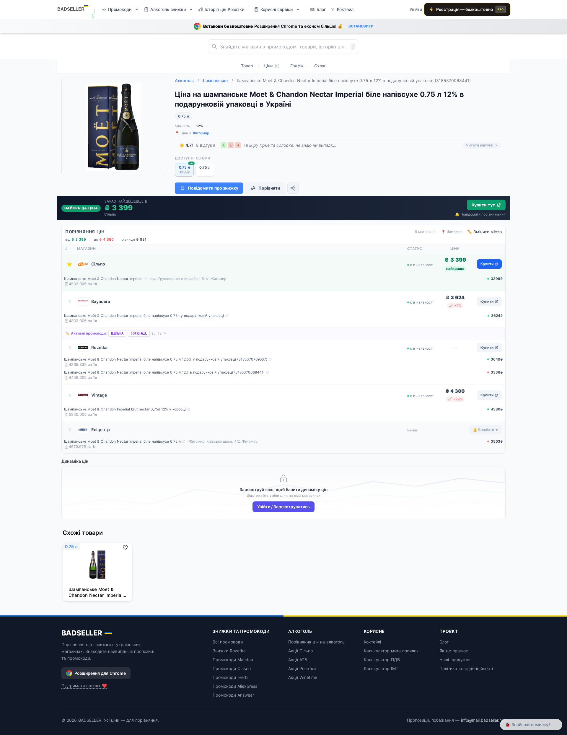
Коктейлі (372, 641)
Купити (486, 264)
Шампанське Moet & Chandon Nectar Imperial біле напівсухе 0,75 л (122, 441)
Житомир (201, 133)
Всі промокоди (228, 641)
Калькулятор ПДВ (382, 659)
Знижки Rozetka (229, 650)
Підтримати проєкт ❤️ (84, 685)
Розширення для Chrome (100, 673)
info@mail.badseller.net (483, 720)
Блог (444, 641)
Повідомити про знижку (213, 187)
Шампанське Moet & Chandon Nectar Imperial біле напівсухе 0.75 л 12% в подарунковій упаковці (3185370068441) (164, 372)
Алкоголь (187, 80)
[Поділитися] (293, 188)
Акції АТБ (297, 659)
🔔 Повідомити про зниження (480, 214)
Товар (247, 65)
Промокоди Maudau (233, 659)
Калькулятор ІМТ (381, 668)
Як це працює (453, 650)
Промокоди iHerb (230, 677)
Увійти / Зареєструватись (283, 506)
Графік (297, 65)
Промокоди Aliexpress (235, 686)
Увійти (416, 9)
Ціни (272, 65)
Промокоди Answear (233, 694)
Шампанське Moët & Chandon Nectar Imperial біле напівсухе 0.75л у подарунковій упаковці (144, 315)
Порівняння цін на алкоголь (316, 641)
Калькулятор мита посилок (391, 650)
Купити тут (483, 204)
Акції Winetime (302, 677)
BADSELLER (81, 633)
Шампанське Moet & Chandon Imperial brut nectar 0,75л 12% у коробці (125, 409)
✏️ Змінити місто (484, 231)
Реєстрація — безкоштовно (470, 9)
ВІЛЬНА (117, 333)
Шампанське (217, 80)
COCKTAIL (139, 333)
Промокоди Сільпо (232, 668)
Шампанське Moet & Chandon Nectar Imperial (103, 278)
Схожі (320, 65)
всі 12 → (158, 333)
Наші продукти (454, 659)
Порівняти (269, 187)
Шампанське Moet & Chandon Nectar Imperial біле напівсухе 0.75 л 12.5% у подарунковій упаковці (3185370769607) (165, 359)
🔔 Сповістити (485, 429)
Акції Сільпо (300, 650)
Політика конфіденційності (466, 668)
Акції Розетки (302, 668)
